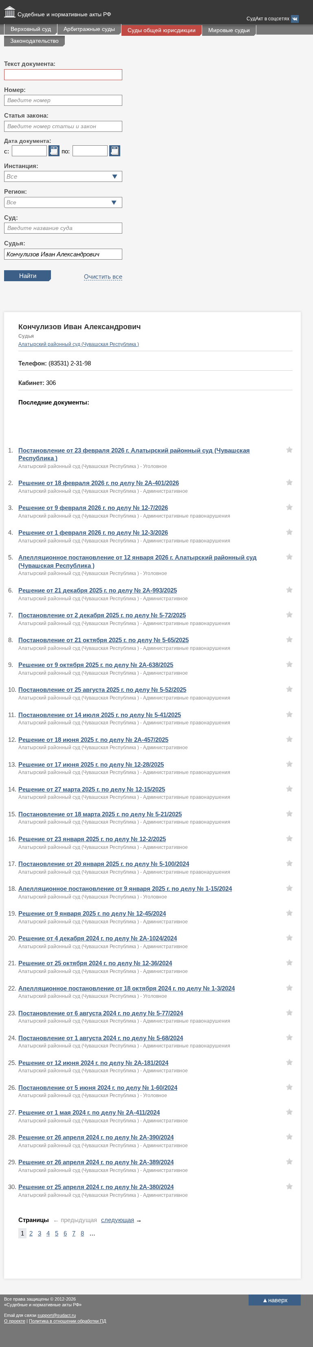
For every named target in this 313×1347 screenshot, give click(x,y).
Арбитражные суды (89, 29)
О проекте (14, 1321)
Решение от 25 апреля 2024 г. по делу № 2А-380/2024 (96, 1186)
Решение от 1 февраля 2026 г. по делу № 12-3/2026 (93, 532)
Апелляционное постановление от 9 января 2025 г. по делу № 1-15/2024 (125, 888)
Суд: (11, 217)
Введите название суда (40, 228)
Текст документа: (29, 63)
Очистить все (103, 276)
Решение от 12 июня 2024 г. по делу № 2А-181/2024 (93, 1062)
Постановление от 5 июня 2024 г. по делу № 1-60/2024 (97, 1087)
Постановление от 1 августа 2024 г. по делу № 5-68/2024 (100, 1037)
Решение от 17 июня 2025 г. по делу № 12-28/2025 (91, 764)
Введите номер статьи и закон (51, 126)
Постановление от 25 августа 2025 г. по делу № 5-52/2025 (102, 689)
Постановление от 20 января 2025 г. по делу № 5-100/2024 (103, 863)
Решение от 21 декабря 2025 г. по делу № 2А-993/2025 (97, 590)
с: (6, 151)
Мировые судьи (229, 30)
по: (66, 151)
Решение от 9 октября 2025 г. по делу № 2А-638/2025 (95, 664)
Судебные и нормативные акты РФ (64, 14)
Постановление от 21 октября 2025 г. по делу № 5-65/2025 (103, 639)
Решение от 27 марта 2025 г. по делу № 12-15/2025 (91, 789)
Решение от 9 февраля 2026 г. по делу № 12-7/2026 (93, 507)
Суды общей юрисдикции (162, 30)
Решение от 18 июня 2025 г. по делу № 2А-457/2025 (93, 739)
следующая (117, 1219)
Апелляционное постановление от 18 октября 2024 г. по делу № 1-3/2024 (126, 988)
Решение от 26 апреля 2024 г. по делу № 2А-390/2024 (96, 1137)
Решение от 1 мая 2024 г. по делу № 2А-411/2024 (89, 1112)
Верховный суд (31, 29)
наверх (275, 1300)
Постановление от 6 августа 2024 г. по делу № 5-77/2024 (100, 1013)
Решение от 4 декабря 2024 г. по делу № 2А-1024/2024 (97, 938)
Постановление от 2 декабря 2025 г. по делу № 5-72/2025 (102, 615)
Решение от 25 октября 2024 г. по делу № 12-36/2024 (95, 963)
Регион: (15, 191)
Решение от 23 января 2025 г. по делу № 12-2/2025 (92, 838)
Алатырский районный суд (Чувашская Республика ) (78, 344)
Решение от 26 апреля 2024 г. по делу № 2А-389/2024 (96, 1162)
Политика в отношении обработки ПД (67, 1321)
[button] (114, 202)
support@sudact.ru (56, 1315)
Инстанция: (21, 165)
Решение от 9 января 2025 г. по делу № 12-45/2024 (92, 913)
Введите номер (29, 100)
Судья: (14, 243)
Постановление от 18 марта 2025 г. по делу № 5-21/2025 (100, 814)
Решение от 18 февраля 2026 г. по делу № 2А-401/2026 (98, 482)
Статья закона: (26, 115)
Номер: (15, 89)
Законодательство (34, 40)
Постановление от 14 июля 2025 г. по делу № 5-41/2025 (99, 714)
